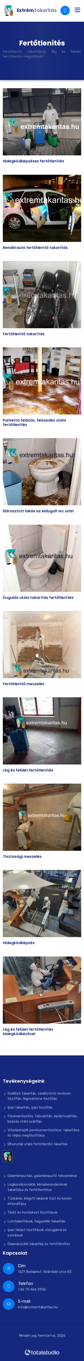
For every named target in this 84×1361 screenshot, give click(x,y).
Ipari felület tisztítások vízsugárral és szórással (36, 1232)
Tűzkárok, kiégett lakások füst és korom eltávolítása (39, 1201)
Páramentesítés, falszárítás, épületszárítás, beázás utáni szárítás (42, 1119)
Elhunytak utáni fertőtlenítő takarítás (37, 1144)
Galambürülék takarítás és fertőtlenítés (38, 1244)
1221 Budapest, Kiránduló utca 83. (45, 1268)
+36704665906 (65, 10)
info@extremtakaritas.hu (38, 1304)
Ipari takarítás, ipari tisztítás (29, 1107)
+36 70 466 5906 (32, 1286)
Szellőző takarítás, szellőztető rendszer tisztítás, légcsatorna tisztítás (39, 1096)
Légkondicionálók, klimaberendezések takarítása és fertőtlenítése (37, 1187)
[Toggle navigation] (77, 10)
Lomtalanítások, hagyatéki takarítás (36, 1221)
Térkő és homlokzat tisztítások (32, 1212)
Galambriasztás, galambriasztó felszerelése (42, 1176)
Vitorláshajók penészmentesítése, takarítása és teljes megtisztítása (43, 1133)
